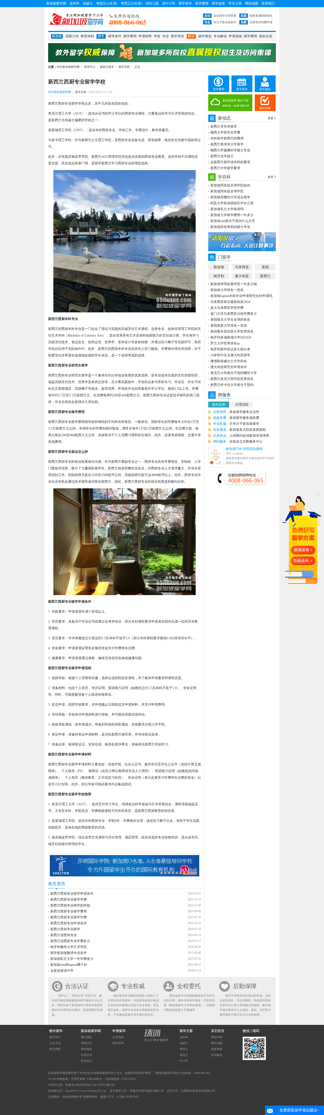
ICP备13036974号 (128, 1096)
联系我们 (268, 3)
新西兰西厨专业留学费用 (68, 911)
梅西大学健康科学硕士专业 (230, 150)
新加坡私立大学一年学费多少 (71, 959)
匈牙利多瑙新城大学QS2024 (230, 337)
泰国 (265, 267)
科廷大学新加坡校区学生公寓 (232, 203)
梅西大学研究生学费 (225, 132)
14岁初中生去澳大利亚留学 (230, 355)
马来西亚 (242, 267)
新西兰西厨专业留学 (65, 929)
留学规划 (205, 36)
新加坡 (218, 267)
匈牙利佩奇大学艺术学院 (68, 947)
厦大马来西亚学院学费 (227, 308)
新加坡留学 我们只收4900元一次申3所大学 (236, 103)
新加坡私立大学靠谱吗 (227, 209)
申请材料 (145, 36)
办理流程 (242, 404)
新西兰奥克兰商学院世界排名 (232, 379)
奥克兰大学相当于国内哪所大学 (233, 373)
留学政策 (218, 3)
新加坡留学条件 (169, 1073)
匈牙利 (218, 276)
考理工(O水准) (131, 3)
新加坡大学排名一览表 (227, 290)
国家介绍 (72, 36)
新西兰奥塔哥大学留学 (227, 144)
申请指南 (235, 36)
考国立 (184, 1055)
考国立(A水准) (106, 3)
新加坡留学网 (56, 3)
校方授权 (55, 1049)
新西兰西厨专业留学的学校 (70, 905)
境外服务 (86, 1049)
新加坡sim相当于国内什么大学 (232, 221)
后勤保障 (245, 986)
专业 (165, 36)
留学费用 (201, 3)
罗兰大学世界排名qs (225, 343)
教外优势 (265, 108)
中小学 (184, 1061)
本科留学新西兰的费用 (227, 138)
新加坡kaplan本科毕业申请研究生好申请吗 (241, 296)
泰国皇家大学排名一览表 (228, 325)
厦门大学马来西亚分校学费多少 (233, 313)
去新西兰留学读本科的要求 (230, 162)
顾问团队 (86, 1037)
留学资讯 (177, 36)
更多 (270, 118)
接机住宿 (265, 36)
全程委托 (189, 986)
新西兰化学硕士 (222, 156)
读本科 (74, 3)
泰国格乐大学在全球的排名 (230, 319)
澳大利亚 (242, 276)
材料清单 (118, 1043)
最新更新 (216, 1049)
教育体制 (87, 36)
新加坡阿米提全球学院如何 (230, 185)
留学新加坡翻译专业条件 (68, 953)
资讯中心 (89, 67)
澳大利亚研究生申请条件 (228, 367)
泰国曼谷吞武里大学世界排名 (232, 331)
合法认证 (77, 986)
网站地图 (251, 3)
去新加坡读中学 (62, 970)
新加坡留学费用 (141, 1073)
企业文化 (55, 1043)
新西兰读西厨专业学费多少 (70, 941)
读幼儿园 (152, 3)
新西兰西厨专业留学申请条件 (71, 893)
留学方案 (186, 1031)
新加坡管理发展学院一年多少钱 (233, 284)
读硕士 (88, 3)
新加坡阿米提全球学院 (227, 191)
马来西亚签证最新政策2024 (230, 302)
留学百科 (124, 67)
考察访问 (86, 1043)
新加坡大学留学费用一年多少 (232, 215)
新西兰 (265, 276)
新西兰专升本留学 (223, 126)
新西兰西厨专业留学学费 (68, 899)
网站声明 (216, 1037)
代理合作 (86, 1055)
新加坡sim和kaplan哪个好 (68, 965)
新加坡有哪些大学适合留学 (230, 197)
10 (195, 873)
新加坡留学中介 (106, 1073)
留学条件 (185, 3)
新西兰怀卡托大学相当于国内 (232, 385)
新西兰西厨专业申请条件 (68, 923)
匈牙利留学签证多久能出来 (230, 349)
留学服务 (265, 89)
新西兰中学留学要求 (225, 168)
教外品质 (218, 404)
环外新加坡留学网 (76, 19)
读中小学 (168, 3)
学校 (157, 36)
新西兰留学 (107, 67)
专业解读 (220, 36)
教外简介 (55, 1037)
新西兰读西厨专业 (63, 935)
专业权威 (133, 986)
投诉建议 (216, 1055)
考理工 (184, 1049)
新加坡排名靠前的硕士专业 (230, 227)
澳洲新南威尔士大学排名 (228, 361)
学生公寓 (235, 3)
